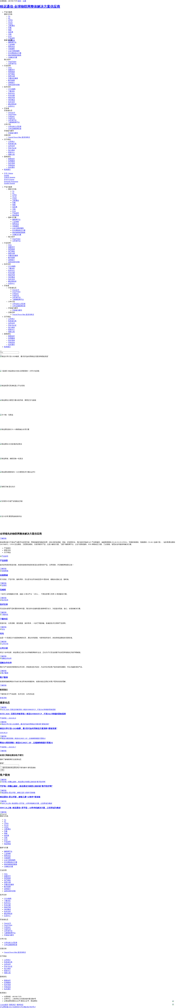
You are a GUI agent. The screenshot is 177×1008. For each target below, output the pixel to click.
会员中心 (11, 106)
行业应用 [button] (7, 65)
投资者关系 (12, 144)
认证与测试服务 (14, 51)
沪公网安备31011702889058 (10, 1007)
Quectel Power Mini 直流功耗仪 (19, 137)
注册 (24, 1)
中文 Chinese (8, 173)
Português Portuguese (11, 181)
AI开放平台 (12, 63)
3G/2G (10, 22)
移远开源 (11, 97)
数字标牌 (11, 80)
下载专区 (11, 91)
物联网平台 (12, 42)
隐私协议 (12, 1005)
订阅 (2, 770)
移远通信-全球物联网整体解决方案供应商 (30, 6)
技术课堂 (11, 167)
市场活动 (11, 165)
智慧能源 (11, 72)
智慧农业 (11, 46)
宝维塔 (3, 590)
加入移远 (11, 150)
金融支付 (11, 69)
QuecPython (12, 61)
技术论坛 (11, 93)
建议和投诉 (12, 104)
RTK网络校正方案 (14, 53)
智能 (9, 30)
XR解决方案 (12, 57)
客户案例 (4, 677)
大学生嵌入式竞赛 (14, 126)
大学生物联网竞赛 (14, 129)
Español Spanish (9, 183)
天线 (9, 34)
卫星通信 (11, 25)
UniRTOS (11, 118)
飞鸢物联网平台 (14, 122)
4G (9, 18)
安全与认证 (12, 148)
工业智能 (11, 44)
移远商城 (15, 215)
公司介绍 (4, 648)
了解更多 (3, 369)
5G (9, 16)
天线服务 (11, 49)
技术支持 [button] (7, 87)
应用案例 (11, 161)
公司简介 (11, 141)
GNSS (10, 23)
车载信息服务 (13, 78)
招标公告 (11, 154)
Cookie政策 (4, 1005)
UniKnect (11, 116)
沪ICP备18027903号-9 (27, 1007)
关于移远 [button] (7, 139)
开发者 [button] (6, 108)
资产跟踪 (11, 74)
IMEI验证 (11, 100)
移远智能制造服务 (14, 55)
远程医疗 (11, 82)
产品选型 (11, 38)
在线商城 (4, 575)
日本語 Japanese (9, 177)
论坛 (2, 633)
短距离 (10, 32)
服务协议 (20, 1005)
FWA (10, 68)
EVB (10, 36)
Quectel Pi (11, 112)
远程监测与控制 (14, 85)
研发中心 (11, 152)
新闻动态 (11, 159)
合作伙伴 (11, 146)
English (6, 175)
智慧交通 (11, 76)
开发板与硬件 (13, 133)
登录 (19, 1)
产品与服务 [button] (8, 12)
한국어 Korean (9, 179)
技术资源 (11, 163)
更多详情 (3, 698)
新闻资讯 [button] (7, 156)
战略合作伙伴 (6, 663)
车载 (9, 28)
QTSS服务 (12, 89)
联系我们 (7, 169)
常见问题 (11, 95)
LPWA (10, 20)
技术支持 (11, 102)
